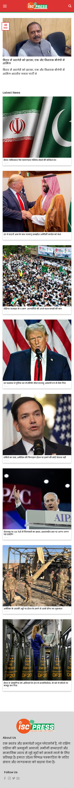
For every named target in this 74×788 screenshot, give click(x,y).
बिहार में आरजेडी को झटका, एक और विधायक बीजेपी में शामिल (34, 62)
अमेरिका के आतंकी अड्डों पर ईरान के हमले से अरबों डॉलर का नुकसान (33, 609)
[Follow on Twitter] (13, 778)
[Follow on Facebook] (4, 778)
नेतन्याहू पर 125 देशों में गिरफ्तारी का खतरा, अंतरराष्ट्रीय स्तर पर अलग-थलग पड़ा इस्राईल (36, 533)
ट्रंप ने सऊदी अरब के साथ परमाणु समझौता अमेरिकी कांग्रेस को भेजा (32, 234)
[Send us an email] (18, 778)
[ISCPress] (37, 6)
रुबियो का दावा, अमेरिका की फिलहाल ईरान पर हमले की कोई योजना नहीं (35, 457)
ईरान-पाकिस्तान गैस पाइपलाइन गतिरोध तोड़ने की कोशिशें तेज (30, 160)
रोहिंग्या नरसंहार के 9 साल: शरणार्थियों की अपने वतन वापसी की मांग (33, 309)
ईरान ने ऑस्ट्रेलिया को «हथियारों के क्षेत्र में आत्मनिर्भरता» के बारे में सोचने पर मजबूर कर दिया (36, 684)
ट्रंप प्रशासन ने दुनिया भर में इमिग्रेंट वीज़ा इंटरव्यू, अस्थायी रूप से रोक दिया (35, 383)
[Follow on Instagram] (9, 778)
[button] (5, 6)
